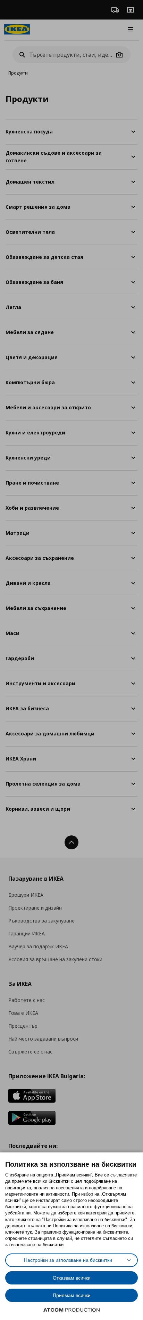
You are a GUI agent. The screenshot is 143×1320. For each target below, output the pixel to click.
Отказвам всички (72, 1278)
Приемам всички (72, 1295)
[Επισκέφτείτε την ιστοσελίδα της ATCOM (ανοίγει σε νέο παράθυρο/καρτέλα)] (71, 1309)
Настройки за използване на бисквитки (68, 1260)
